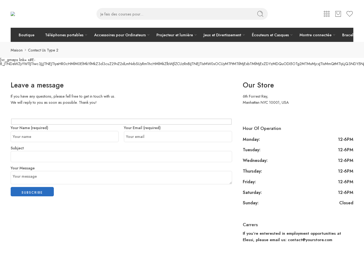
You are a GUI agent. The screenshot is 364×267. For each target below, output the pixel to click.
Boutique (26, 35)
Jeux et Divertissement (222, 35)
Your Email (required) (142, 127)
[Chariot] (338, 14)
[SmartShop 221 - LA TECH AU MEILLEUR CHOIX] (25, 14)
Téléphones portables (64, 35)
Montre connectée (315, 35)
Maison (17, 50)
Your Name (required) (29, 127)
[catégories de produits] (326, 14)
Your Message (23, 168)
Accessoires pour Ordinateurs (120, 35)
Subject (17, 148)
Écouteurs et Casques (270, 35)
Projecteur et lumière (174, 35)
